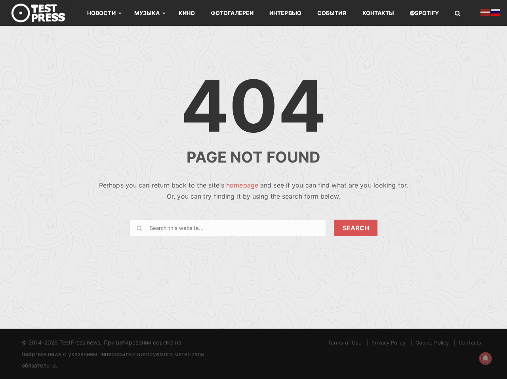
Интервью (285, 13)
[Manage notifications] (485, 358)
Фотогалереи (232, 13)
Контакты (378, 13)
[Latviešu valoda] (485, 11)
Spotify (427, 13)
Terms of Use (345, 342)
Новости (101, 13)
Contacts (470, 342)
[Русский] (496, 11)
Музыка (147, 13)
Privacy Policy (388, 342)
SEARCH (356, 228)
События (332, 13)
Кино (187, 13)
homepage (242, 185)
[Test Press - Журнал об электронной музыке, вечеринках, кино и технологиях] (43, 12)
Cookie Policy (432, 342)
